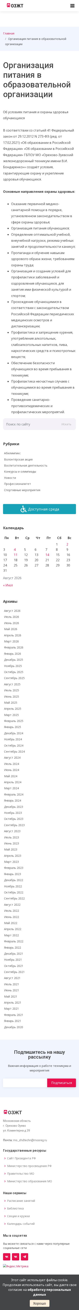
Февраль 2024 (13, 794)
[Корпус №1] (15, 1256)
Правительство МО (20, 1173)
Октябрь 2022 (13, 892)
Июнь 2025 (11, 696)
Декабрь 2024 (13, 733)
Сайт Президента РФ (21, 1158)
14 (47, 555)
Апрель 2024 (12, 782)
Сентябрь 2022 (14, 898)
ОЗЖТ (17, 6)
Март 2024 (11, 788)
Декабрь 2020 (13, 1027)
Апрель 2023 (12, 856)
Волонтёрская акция (18, 459)
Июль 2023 (11, 837)
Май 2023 (10, 849)
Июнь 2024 (11, 770)
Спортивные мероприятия (22, 490)
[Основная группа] (6, 1256)
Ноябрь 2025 (13, 666)
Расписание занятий (21, 1200)
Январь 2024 (12, 800)
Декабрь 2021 (13, 953)
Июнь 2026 (11, 623)
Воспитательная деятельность (25, 465)
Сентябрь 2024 (14, 751)
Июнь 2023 (11, 843)
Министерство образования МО (29, 1181)
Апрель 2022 (12, 929)
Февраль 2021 (13, 1015)
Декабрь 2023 (13, 807)
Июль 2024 (11, 764)
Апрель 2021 (12, 1002)
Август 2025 (12, 684)
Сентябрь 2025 (14, 678)
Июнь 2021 (11, 990)
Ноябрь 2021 (13, 959)
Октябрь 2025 (13, 672)
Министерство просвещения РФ (29, 1166)
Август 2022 (12, 905)
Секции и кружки (18, 1216)
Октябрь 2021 (13, 966)
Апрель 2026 (12, 635)
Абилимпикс (12, 453)
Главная (8, 33)
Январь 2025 (12, 727)
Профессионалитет (17, 484)
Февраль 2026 (13, 647)
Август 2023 (12, 831)
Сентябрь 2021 (14, 972)
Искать (66, 424)
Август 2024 (12, 757)
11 (15, 555)
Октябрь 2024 (13, 745)
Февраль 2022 (13, 941)
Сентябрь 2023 (14, 825)
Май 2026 (10, 629)
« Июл (8, 585)
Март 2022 (11, 935)
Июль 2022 (11, 911)
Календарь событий (21, 1223)
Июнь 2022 (11, 917)
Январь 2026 (12, 654)
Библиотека (15, 1208)
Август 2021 (12, 978)
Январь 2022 (12, 947)
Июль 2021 (11, 984)
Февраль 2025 (13, 721)
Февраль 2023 (13, 868)
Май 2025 (10, 702)
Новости (10, 478)
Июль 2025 (11, 690)
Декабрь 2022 (13, 880)
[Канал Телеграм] (24, 1256)
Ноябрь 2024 (13, 739)
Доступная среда (43, 509)
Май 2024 (10, 776)
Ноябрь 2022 (13, 886)
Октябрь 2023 (13, 819)
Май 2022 (10, 923)
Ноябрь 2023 (13, 813)
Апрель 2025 (12, 708)
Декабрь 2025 (13, 660)
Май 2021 (10, 996)
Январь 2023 (12, 874)
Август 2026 (12, 611)
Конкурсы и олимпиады (20, 471)
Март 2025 (11, 715)
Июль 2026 (11, 617)
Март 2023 (11, 862)
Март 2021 (11, 1008)
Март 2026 (11, 641)
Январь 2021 (12, 1021)
